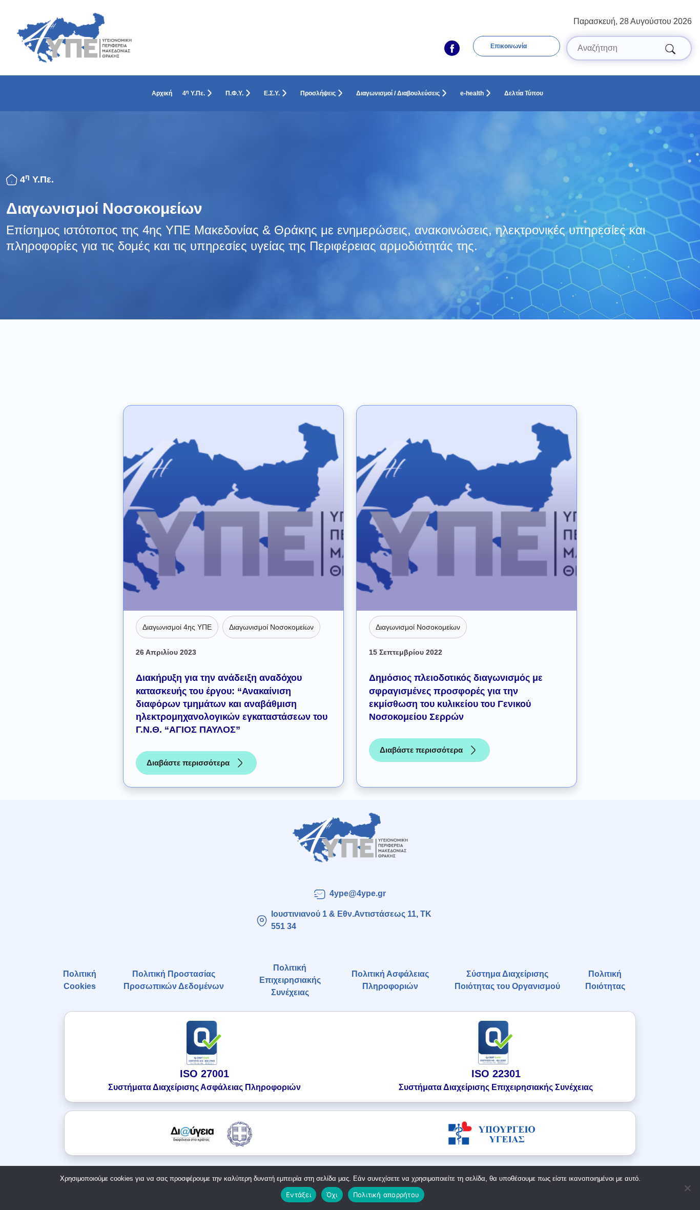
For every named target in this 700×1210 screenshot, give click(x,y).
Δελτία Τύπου (523, 93)
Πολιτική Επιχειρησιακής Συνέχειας (290, 980)
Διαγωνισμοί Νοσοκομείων (104, 208)
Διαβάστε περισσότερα (202, 765)
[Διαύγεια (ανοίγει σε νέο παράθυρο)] (208, 1133)
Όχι (332, 1195)
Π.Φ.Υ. (234, 93)
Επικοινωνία (508, 46)
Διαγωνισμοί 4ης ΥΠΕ (177, 627)
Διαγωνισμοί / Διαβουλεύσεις (398, 93)
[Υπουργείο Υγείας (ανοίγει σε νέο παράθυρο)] (491, 1133)
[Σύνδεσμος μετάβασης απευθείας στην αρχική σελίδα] (349, 837)
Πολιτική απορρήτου (386, 1195)
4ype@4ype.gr (358, 893)
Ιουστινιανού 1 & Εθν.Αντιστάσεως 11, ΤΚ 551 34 (351, 920)
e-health (472, 93)
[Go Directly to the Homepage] (74, 37)
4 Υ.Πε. (193, 93)
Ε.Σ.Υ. (272, 93)
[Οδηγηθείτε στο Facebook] (452, 48)
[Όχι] (687, 1188)
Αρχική (162, 93)
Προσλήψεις (318, 93)
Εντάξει (298, 1195)
